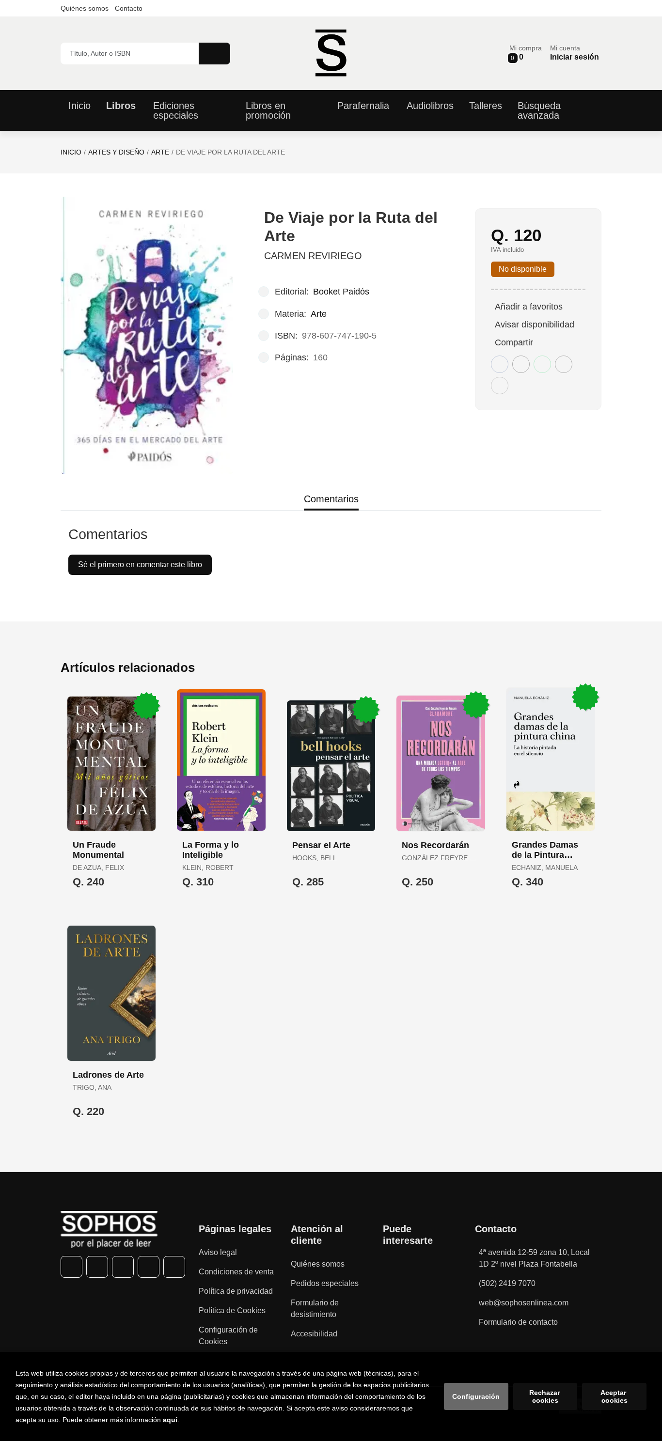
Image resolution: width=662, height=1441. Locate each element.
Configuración (476, 1396)
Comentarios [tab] (331, 499)
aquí (170, 1420)
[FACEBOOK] (71, 1267)
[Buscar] (214, 53)
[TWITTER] (97, 1267)
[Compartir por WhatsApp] (542, 364)
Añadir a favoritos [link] (529, 306)
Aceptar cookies (614, 1396)
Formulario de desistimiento (315, 1308)
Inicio (71, 152)
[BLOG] (174, 1267)
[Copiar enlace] (499, 385)
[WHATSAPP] (148, 1267)
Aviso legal (218, 1252)
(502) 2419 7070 (507, 1283)
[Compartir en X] (521, 364)
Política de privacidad (236, 1291)
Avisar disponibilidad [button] (534, 324)
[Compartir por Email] (563, 364)
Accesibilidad (314, 1334)
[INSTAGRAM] (123, 1267)
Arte (160, 152)
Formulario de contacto (518, 1322)
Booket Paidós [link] (341, 291)
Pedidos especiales (325, 1283)
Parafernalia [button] (363, 105)
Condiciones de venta (236, 1272)
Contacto (128, 8)
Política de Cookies (232, 1310)
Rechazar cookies (545, 1396)
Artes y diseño (116, 152)
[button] (525, 53)
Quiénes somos (85, 8)
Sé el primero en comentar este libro (140, 564)
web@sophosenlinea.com (523, 1303)
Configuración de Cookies (228, 1336)
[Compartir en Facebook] (499, 364)
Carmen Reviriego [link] (313, 255)
